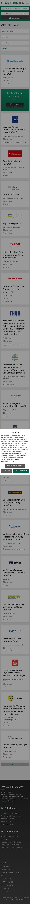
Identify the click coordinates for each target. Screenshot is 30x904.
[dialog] (15, 452)
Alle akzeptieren (21, 471)
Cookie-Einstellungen (15, 466)
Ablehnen (6, 471)
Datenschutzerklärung (7, 461)
